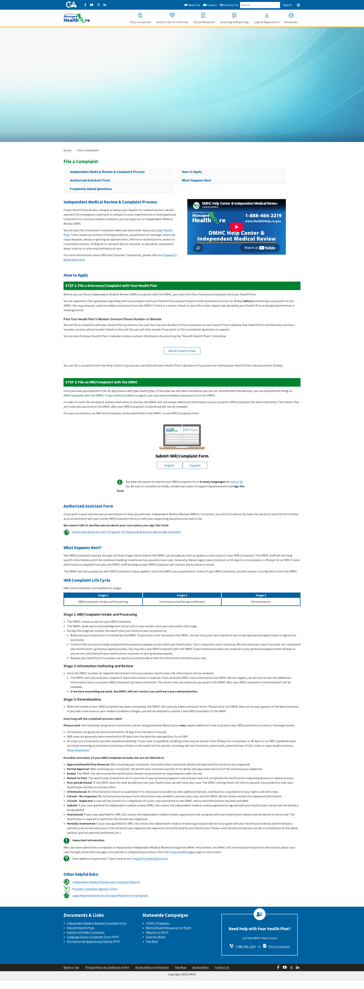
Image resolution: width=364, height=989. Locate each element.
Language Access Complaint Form (89, 937)
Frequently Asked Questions (91, 189)
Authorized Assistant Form (90, 180)
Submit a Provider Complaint (86, 932)
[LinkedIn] (105, 5)
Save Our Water (156, 937)
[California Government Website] (71, 5)
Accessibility (200, 967)
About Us (194, 5)
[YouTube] (91, 5)
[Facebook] (85, 5)
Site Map (180, 967)
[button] (298, 5)
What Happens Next (196, 180)
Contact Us (230, 5)
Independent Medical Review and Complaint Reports (106, 882)
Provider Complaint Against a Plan (94, 889)
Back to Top (71, 967)
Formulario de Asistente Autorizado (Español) (151, 532)
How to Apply (192, 172)
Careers (212, 5)
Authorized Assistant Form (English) (96, 532)
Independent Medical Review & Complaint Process (107, 172)
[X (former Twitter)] (98, 5)
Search (287, 5)
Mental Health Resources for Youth (168, 928)
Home (67, 150)
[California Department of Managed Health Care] (77, 16)
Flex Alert (152, 941)
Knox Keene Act (78, 750)
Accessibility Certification (152, 967)
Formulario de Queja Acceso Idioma (89, 941)
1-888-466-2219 (245, 946)
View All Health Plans (81, 928)
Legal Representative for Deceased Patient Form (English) (110, 895)
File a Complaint (279, 946)
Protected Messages (182, 852)
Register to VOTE (157, 932)
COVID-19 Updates (158, 923)
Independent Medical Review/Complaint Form (96, 923)
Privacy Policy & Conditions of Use (107, 967)
